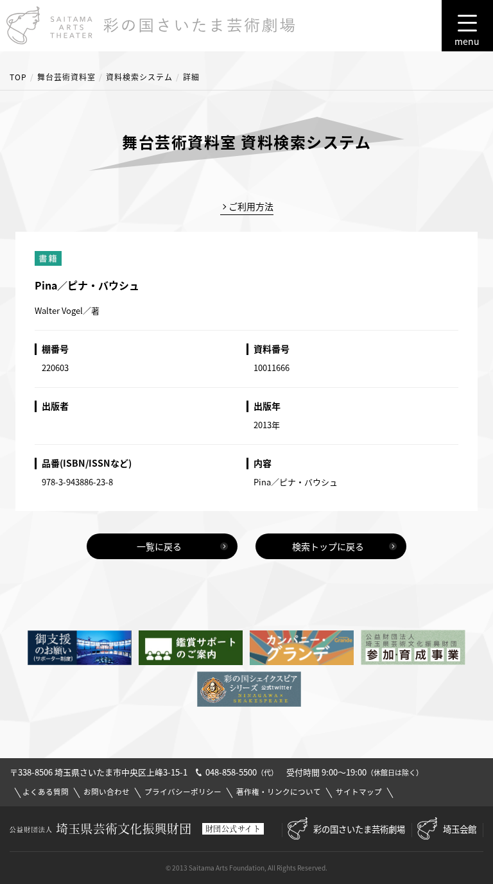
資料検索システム (139, 77)
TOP (18, 77)
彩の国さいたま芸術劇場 (359, 828)
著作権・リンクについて (278, 791)
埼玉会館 (459, 828)
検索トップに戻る (328, 546)
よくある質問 (45, 791)
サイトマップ (359, 791)
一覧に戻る (159, 546)
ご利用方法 (251, 206)
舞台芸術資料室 (66, 77)
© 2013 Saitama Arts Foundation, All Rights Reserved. (246, 867)
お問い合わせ (106, 791)
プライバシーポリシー (182, 791)
